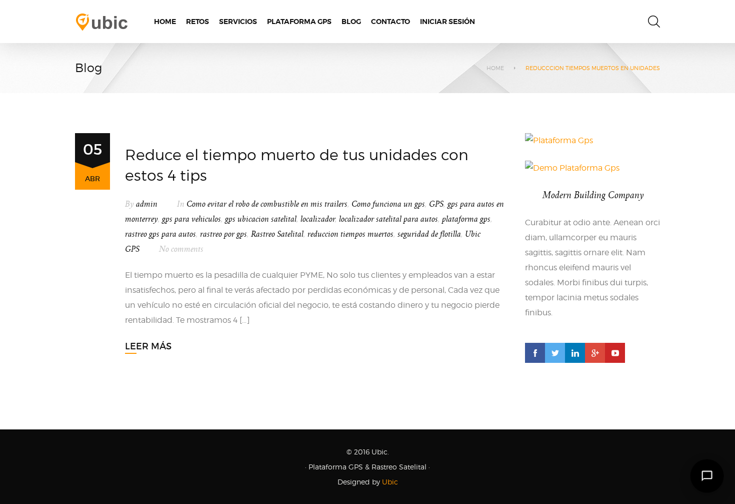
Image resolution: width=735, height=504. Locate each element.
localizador (317, 219)
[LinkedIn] (575, 353)
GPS (436, 204)
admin (147, 204)
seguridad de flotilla (429, 234)
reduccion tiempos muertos (351, 234)
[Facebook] (535, 353)
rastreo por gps (223, 234)
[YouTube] (615, 353)
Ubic (390, 481)
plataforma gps (466, 219)
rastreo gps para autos (160, 234)
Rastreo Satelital (277, 234)
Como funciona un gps (388, 204)
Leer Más (148, 346)
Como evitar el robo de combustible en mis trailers (267, 204)
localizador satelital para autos (388, 219)
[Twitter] (555, 353)
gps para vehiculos (191, 219)
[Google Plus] (595, 353)
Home (495, 68)
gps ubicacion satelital (260, 219)
